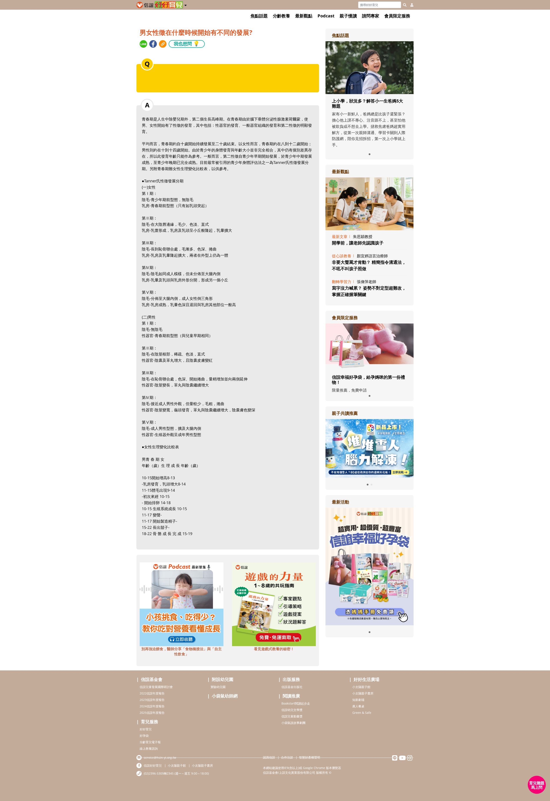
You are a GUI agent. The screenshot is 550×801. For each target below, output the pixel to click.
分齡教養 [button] (281, 16)
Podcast (326, 16)
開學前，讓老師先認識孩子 (357, 243)
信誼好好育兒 (153, 765)
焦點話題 (259, 16)
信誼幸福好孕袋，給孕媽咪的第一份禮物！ (368, 379)
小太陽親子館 (361, 687)
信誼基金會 (151, 679)
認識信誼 (269, 757)
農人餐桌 (358, 706)
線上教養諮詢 (149, 748)
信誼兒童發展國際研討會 (156, 687)
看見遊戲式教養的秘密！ (274, 648)
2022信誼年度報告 (152, 693)
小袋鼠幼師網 (225, 696)
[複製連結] (163, 44)
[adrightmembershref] (369, 346)
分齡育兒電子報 (150, 742)
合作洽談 (287, 757)
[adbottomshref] (181, 603)
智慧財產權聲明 (309, 757)
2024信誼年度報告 (152, 706)
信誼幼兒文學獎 (291, 710)
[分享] (143, 44)
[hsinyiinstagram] (410, 759)
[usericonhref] (410, 5)
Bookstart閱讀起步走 (295, 703)
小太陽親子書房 (362, 693)
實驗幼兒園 (218, 687)
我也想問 (187, 43)
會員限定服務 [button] (397, 16)
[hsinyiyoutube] (402, 759)
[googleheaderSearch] (405, 5)
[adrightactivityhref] (369, 566)
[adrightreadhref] (352, 447)
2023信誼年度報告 (152, 700)
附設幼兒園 (222, 679)
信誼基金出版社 (291, 687)
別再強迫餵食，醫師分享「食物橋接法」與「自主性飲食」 (181, 651)
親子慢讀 (348, 16)
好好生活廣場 (366, 679)
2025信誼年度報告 (152, 713)
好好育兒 (146, 729)
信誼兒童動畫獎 (291, 716)
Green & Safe (361, 713)
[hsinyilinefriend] (395, 759)
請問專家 (370, 16)
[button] (185, 4)
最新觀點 (303, 16)
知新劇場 (358, 700)
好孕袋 (144, 736)
